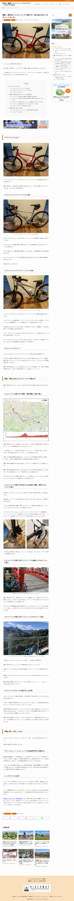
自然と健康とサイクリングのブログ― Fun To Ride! (16, 4)
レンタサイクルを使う (18, 112)
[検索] (71, 1)
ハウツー (14, 813)
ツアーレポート (37, 896)
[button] (10, 818)
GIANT (10, 756)
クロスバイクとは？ (15, 86)
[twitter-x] (65, 1)
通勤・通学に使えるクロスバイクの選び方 (21, 94)
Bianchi (5, 756)
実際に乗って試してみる (16, 108)
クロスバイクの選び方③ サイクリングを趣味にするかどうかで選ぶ (28, 102)
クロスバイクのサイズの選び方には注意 (22, 105)
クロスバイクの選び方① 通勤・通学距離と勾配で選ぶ (25, 96)
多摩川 (51, 896)
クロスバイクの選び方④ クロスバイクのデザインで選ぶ (25, 103)
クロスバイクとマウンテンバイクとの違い (22, 90)
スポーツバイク (7, 813)
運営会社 (31, 896)
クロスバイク (21, 813)
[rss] (69, 1)
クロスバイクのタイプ (18, 92)
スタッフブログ (57, 896)
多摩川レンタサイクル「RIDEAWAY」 (13, 798)
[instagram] (67, 1)
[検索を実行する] (70, 15)
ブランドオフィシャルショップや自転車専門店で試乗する (26, 110)
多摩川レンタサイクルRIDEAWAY (20, 896)
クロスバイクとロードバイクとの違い (21, 88)
